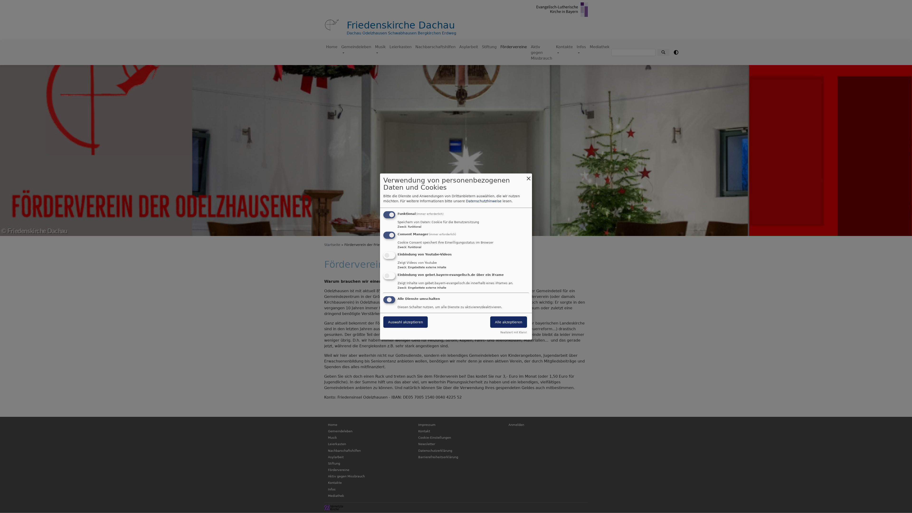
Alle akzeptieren (508, 322)
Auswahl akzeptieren (405, 322)
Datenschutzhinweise (484, 201)
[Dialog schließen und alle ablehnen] (528, 176)
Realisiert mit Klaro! (513, 332)
